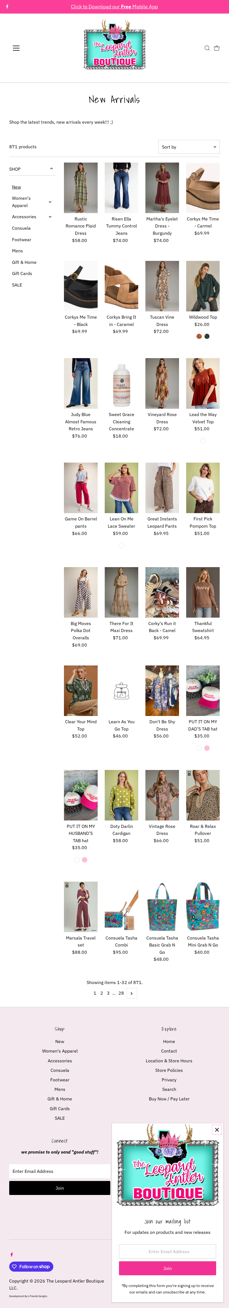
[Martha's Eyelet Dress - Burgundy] (162, 188)
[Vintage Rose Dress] (162, 795)
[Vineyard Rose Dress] (162, 383)
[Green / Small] (207, 336)
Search (169, 1089)
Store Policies (169, 1070)
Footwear (21, 239)
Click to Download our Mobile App (114, 6)
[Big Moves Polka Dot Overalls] (81, 592)
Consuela (21, 228)
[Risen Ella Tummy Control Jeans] (122, 188)
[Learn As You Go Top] (122, 690)
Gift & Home (24, 262)
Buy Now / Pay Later (169, 1099)
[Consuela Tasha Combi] (122, 907)
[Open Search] (207, 48)
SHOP (15, 169)
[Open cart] (217, 48)
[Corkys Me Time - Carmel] (203, 188)
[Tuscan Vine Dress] (162, 286)
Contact (169, 1051)
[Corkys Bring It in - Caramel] (122, 286)
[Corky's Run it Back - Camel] (162, 592)
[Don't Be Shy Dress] (162, 690)
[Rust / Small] (199, 336)
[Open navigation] (34, 48)
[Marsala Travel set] (81, 907)
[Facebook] (7, 6)
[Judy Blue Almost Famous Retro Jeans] (81, 383)
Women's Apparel (21, 201)
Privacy (169, 1079)
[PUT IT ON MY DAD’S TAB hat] (203, 690)
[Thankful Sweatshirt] (203, 592)
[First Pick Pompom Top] (203, 487)
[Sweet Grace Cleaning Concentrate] (122, 383)
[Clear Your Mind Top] (81, 690)
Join (60, 1188)
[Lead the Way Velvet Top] (203, 383)
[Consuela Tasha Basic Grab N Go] (162, 907)
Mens (17, 250)
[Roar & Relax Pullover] (203, 795)
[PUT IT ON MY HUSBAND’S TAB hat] (81, 795)
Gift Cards (22, 273)
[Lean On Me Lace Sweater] (122, 487)
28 (121, 993)
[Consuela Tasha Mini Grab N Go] (203, 907)
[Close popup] (217, 1130)
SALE (17, 285)
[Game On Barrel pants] (81, 487)
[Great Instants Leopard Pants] (162, 487)
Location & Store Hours (169, 1060)
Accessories (24, 216)
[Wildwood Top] (203, 286)
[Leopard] (199, 748)
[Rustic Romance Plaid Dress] (81, 188)
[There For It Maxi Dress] (122, 592)
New (16, 187)
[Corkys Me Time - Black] (81, 286)
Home (169, 1041)
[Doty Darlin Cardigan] (122, 795)
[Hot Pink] (207, 748)
